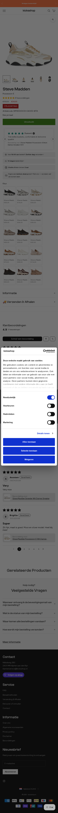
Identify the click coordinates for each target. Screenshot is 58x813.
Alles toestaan (29, 442)
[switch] (51, 406)
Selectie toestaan (29, 451)
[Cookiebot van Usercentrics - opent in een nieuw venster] (43, 351)
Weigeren (29, 459)
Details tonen (43, 433)
